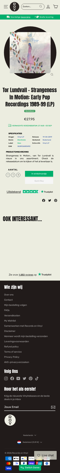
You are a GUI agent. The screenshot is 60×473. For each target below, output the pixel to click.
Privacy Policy (11, 357)
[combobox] (31, 6)
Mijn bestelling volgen (15, 305)
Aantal (13, 170)
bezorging (25, 17)
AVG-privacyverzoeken (16, 362)
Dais (19, 143)
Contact (8, 299)
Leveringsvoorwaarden (16, 341)
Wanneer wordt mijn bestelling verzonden (26, 336)
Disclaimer (9, 331)
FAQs (7, 310)
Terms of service (13, 351)
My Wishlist (10, 320)
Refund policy (11, 346)
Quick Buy (39, 181)
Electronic (22, 140)
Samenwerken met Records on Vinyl (23, 326)
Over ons (9, 294)
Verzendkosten (12, 315)
